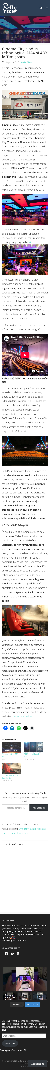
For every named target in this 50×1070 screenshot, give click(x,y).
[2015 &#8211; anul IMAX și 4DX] (33, 747)
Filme (29, 62)
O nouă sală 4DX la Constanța (10, 776)
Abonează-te (39, 807)
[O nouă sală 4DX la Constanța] (11, 768)
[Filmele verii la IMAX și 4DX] (11, 747)
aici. (31, 242)
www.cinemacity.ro (23, 716)
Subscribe (10, 1043)
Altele (23, 62)
